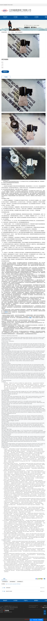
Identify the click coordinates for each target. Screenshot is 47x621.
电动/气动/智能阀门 (19, 32)
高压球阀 (14, 607)
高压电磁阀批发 (12, 581)
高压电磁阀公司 (20, 581)
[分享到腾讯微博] (43, 578)
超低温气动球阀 (9, 591)
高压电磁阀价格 (5, 581)
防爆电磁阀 (8, 587)
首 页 (9, 32)
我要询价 (5, 71)
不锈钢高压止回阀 (6, 609)
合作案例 (36, 17)
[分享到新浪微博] (37, 578)
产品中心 (26, 17)
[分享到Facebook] (44, 578)
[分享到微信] (39, 578)
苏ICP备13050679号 (6, 607)
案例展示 (36, 600)
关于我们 (16, 17)
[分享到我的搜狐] (41, 578)
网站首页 (5, 17)
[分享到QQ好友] (40, 578)
